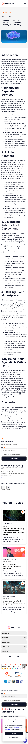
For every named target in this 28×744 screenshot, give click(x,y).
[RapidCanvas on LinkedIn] (10, 656)
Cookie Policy (8, 729)
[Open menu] (25, 3)
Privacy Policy (16, 727)
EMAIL (3, 447)
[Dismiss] (27, 732)
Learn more (5, 478)
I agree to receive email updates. (12, 454)
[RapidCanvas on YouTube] (18, 656)
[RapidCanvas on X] (14, 656)
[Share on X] (8, 488)
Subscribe (14, 458)
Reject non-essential (14, 737)
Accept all (14, 733)
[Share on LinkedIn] (3, 488)
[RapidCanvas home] (7, 3)
